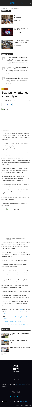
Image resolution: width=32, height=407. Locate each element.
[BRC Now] (16, 3)
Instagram (4, 313)
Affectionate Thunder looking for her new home (15, 324)
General (3, 337)
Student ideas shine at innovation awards (20, 347)
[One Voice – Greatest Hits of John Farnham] (7, 32)
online (21, 309)
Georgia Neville (6, 100)
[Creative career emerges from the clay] (7, 19)
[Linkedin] (11, 104)
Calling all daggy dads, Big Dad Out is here (14, 321)
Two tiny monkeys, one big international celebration (21, 41)
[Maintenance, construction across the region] (5, 342)
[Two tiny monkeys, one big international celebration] (7, 44)
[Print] (14, 104)
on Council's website (20, 384)
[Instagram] (14, 396)
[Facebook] (7, 104)
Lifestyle (3, 8)
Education (4, 351)
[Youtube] (21, 396)
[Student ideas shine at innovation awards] (5, 349)
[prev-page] (2, 354)
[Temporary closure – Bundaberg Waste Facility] (5, 335)
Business (6, 88)
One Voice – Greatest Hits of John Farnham (22, 29)
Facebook (22, 311)
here (8, 386)
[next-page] (5, 354)
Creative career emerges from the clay (21, 16)
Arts (2, 88)
